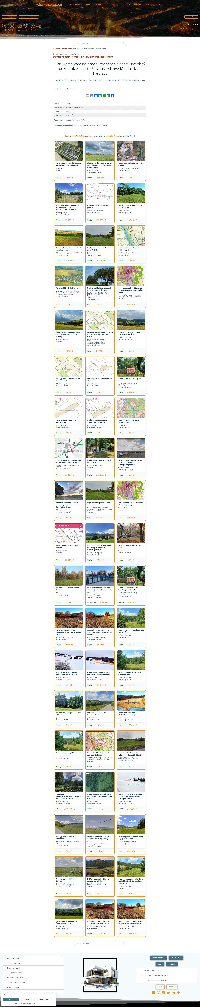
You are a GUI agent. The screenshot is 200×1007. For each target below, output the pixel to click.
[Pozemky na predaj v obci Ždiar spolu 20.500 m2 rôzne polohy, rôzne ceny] (131, 869)
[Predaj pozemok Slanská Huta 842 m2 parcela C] (131, 196)
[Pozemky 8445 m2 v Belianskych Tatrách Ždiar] (131, 620)
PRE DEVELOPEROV (141, 5)
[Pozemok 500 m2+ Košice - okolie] (69, 278)
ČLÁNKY (125, 5)
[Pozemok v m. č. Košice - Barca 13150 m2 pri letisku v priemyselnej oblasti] (131, 450)
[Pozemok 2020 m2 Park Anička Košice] (69, 578)
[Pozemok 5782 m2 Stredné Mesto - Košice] (69, 410)
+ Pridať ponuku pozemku (16, 982)
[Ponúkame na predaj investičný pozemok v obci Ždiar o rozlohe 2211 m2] (69, 784)
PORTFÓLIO (158, 5)
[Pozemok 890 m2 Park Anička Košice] (131, 535)
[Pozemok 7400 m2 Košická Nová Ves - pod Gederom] (100, 743)
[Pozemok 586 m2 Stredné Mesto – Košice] (100, 369)
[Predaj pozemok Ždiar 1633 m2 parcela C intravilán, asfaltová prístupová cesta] (131, 784)
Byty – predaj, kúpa (13, 958)
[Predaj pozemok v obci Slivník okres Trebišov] (100, 238)
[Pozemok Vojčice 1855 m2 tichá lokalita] (69, 535)
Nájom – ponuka (13, 987)
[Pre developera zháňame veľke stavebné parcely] (131, 493)
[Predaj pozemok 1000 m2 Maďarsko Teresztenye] (131, 703)
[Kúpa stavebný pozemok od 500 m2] (100, 493)
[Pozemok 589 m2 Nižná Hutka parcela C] (100, 196)
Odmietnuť (27, 999)
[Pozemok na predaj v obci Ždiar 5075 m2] (69, 703)
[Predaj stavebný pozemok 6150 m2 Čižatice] (100, 450)
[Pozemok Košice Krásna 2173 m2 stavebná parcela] (69, 238)
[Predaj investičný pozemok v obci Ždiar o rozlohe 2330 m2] (69, 663)
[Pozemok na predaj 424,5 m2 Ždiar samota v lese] (69, 911)
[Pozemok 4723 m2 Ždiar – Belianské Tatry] (100, 703)
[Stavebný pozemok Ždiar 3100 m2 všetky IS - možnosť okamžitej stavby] (100, 535)
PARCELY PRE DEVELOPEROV (151, 971)
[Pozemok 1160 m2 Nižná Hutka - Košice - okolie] (131, 238)
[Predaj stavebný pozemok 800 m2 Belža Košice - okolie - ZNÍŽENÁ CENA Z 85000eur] (69, 196)
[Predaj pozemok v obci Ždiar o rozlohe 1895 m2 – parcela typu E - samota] (100, 784)
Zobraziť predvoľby (44, 999)
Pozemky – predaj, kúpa (15, 978)
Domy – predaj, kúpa (14, 968)
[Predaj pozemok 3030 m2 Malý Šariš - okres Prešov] (69, 369)
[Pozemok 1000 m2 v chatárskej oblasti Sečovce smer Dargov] (131, 911)
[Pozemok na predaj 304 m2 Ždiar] (69, 743)
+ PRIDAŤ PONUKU (73, 5)
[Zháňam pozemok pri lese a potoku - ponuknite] (100, 869)
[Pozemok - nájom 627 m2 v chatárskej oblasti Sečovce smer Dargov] (69, 620)
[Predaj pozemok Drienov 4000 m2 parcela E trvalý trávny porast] (100, 827)
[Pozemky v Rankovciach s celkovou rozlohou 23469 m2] (131, 743)
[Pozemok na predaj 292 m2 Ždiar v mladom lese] (131, 663)
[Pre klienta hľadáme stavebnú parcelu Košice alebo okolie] (100, 278)
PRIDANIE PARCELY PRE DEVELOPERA (154, 980)
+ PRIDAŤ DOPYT (102, 5)
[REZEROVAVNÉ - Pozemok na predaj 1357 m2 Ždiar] (131, 322)
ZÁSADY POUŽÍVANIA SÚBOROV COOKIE (25, 1003)
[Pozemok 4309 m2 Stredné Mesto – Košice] (131, 410)
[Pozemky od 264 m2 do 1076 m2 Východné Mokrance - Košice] (69, 153)
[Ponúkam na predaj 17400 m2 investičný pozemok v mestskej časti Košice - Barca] (69, 493)
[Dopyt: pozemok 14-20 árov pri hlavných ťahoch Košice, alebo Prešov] (131, 278)
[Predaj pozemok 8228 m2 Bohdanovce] (69, 827)
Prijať (11, 999)
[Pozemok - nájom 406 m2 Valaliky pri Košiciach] (131, 578)
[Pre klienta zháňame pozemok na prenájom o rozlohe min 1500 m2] (100, 578)
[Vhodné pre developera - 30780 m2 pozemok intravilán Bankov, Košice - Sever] (100, 153)
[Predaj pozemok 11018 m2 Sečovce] (69, 869)
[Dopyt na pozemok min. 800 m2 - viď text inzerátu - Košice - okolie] (100, 322)
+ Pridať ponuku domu (14, 973)
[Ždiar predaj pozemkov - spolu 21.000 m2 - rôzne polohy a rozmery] (69, 322)
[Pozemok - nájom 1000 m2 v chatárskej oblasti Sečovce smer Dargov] (100, 620)
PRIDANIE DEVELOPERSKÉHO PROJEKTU (155, 976)
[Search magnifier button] (123, 43)
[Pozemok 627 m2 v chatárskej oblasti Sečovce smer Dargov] (100, 911)
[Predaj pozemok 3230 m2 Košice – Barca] (131, 153)
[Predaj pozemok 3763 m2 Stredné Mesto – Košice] (100, 410)
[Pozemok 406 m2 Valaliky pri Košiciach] (131, 369)
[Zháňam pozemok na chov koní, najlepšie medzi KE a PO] (131, 827)
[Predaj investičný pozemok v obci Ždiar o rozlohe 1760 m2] (100, 663)
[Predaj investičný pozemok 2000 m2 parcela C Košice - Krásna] (69, 450)
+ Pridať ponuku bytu (14, 963)
